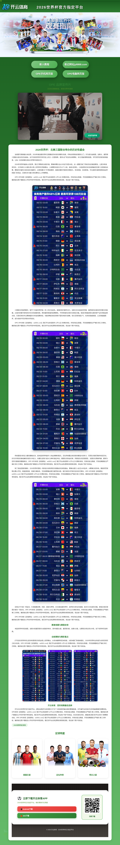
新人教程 (44, 64)
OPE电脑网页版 (75, 73)
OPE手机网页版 (44, 73)
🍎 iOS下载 (24, 816)
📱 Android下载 (26, 809)
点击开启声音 (92, 135)
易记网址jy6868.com (75, 64)
